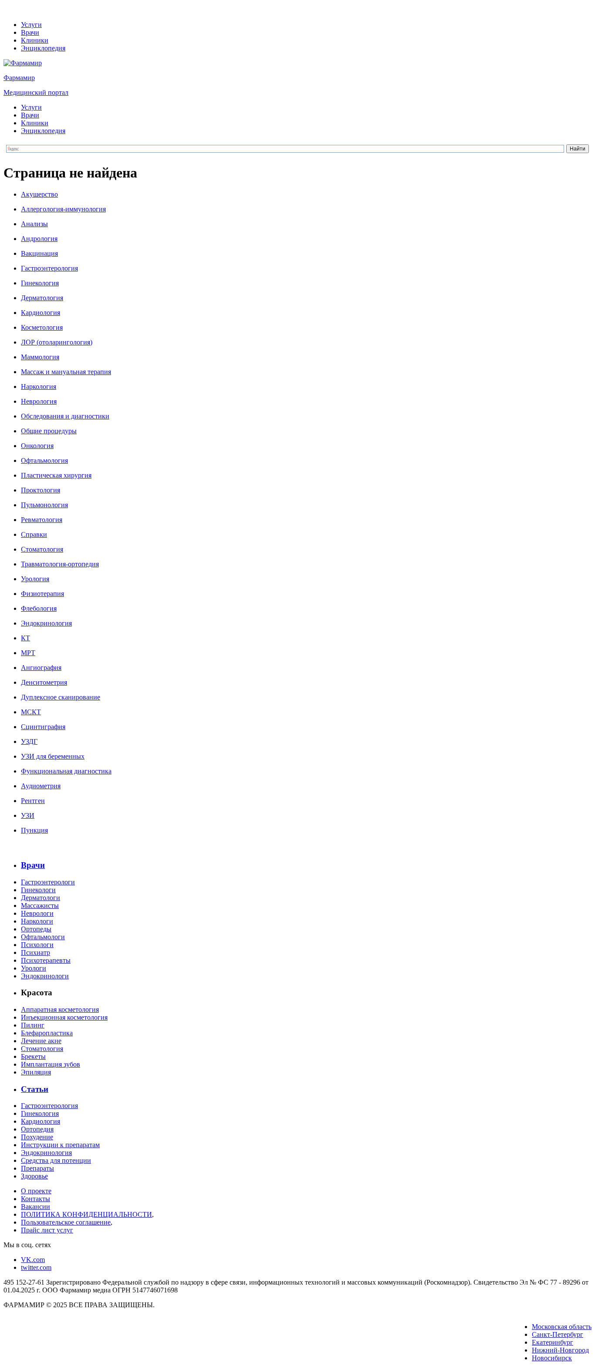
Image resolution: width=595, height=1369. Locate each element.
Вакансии (35, 1206)
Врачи (30, 32)
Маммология (40, 357)
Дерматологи (40, 897)
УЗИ (27, 815)
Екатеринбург (552, 1342)
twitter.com (36, 1267)
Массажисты (40, 905)
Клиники (34, 40)
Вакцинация (39, 253)
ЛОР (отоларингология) (56, 342)
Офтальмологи (43, 937)
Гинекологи (38, 890)
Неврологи (37, 913)
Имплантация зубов (50, 1064)
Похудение (37, 1137)
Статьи (34, 1089)
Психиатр (35, 952)
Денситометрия (44, 682)
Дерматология (42, 297)
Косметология (42, 327)
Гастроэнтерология (49, 268)
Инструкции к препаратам (60, 1144)
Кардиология (40, 312)
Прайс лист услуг (47, 1230)
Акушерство (39, 194)
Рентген (33, 800)
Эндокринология (46, 623)
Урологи (33, 968)
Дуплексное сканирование (60, 697)
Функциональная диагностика (66, 771)
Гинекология (40, 283)
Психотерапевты (46, 960)
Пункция (34, 830)
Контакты (35, 1198)
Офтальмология (44, 460)
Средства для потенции (56, 1160)
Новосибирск (552, 1358)
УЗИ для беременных (53, 756)
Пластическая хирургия (56, 475)
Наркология (38, 386)
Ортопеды (36, 929)
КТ (25, 638)
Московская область (562, 1326)
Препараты (37, 1168)
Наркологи (37, 921)
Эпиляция (36, 1072)
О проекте (36, 1191)
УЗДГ (29, 741)
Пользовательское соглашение (66, 1222)
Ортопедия (37, 1129)
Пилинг (32, 1025)
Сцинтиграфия (43, 726)
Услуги (31, 24)
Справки (34, 534)
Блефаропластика (47, 1033)
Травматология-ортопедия (60, 564)
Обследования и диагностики (65, 416)
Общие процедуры (49, 431)
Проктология (40, 490)
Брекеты (33, 1056)
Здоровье (34, 1176)
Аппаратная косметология (60, 1009)
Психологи (37, 944)
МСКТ (31, 712)
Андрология (39, 238)
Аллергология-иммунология (63, 209)
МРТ (28, 652)
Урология (35, 578)
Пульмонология (44, 505)
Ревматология (41, 519)
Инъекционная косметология (64, 1017)
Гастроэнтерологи (48, 882)
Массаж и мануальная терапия (66, 371)
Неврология (39, 401)
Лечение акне (41, 1040)
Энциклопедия (43, 48)
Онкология (37, 445)
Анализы (34, 224)
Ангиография (41, 667)
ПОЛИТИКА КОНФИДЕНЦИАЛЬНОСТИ (86, 1214)
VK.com (33, 1259)
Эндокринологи (45, 976)
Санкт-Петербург (557, 1334)
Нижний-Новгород (560, 1350)
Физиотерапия (42, 593)
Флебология (39, 608)
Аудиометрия (41, 786)
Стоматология (42, 549)
